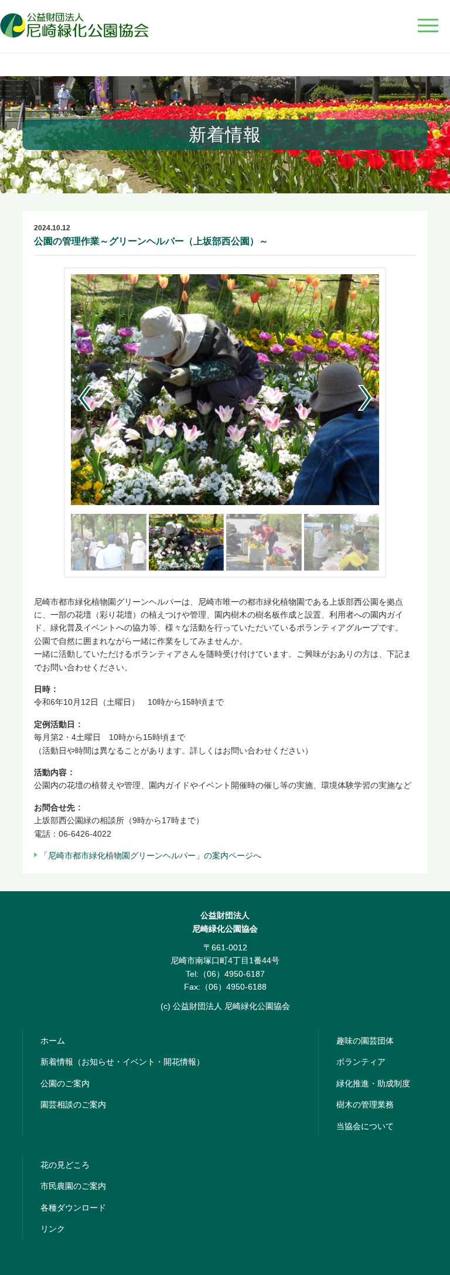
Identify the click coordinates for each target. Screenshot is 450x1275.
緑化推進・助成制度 (373, 1083)
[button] (365, 398)
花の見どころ (65, 1165)
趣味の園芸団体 (365, 1040)
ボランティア (361, 1061)
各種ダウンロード (73, 1207)
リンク (52, 1228)
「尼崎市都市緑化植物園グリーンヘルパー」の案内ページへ (150, 855)
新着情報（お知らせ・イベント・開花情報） (122, 1061)
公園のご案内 (65, 1083)
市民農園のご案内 (73, 1186)
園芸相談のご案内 (73, 1104)
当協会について (365, 1126)
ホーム (52, 1040)
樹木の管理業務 (365, 1104)
